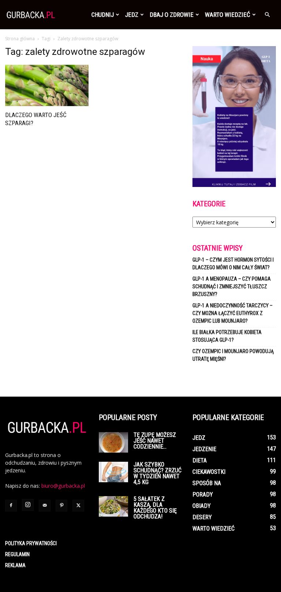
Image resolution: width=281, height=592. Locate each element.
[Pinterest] (61, 506)
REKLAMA (15, 565)
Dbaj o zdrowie (172, 14)
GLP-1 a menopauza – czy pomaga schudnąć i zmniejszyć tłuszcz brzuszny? (231, 286)
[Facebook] (11, 506)
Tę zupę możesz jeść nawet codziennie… (155, 440)
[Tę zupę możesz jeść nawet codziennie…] (113, 442)
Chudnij (102, 14)
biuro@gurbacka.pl (63, 485)
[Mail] (44, 506)
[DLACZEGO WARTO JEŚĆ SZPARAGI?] (47, 85)
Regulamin (17, 554)
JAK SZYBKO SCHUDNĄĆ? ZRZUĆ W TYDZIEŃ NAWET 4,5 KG (157, 473)
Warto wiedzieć (227, 14)
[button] (267, 14)
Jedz (131, 14)
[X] (78, 506)
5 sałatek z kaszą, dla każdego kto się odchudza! (155, 507)
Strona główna (20, 38)
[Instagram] (28, 505)
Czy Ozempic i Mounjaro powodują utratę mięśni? (233, 355)
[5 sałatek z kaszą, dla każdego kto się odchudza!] (113, 506)
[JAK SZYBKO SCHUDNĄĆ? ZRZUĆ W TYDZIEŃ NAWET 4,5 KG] (113, 472)
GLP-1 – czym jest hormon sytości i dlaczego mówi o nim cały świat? (233, 263)
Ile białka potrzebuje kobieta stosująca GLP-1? (227, 336)
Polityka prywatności (31, 543)
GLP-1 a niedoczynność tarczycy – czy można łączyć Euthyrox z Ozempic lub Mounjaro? (232, 313)
